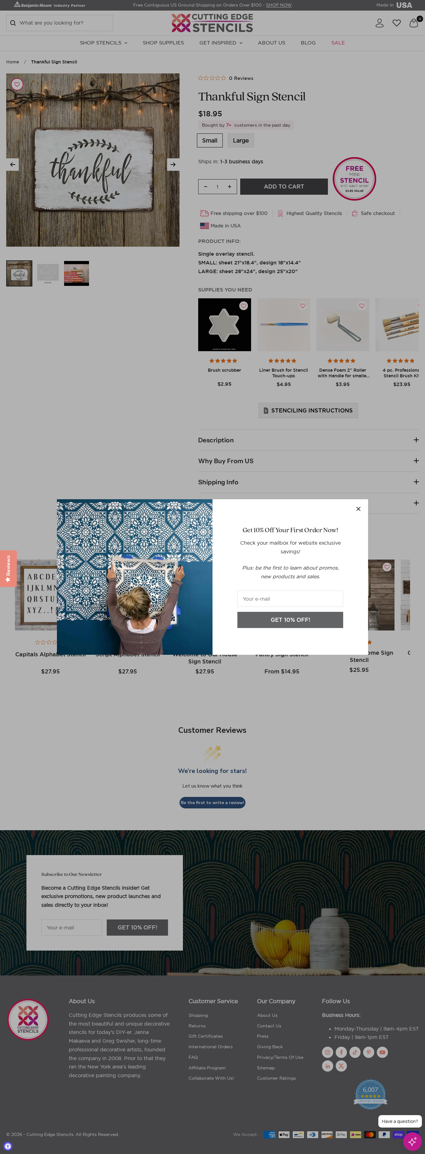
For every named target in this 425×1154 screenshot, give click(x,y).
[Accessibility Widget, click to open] (7, 1146)
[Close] (358, 509)
